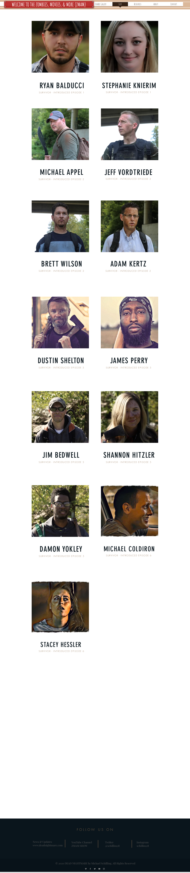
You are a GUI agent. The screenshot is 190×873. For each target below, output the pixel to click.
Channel (87, 842)
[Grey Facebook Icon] (90, 869)
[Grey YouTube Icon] (99, 869)
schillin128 (143, 845)
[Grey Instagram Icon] (104, 869)
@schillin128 (112, 845)
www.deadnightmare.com (48, 845)
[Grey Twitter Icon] (95, 869)
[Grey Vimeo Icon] (86, 869)
